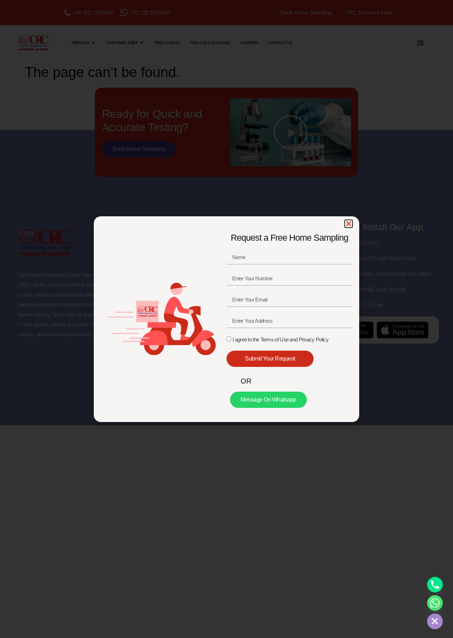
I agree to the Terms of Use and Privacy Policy (280, 339)
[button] (348, 223)
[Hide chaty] (435, 621)
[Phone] (435, 584)
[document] (226, 319)
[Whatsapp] (435, 603)
